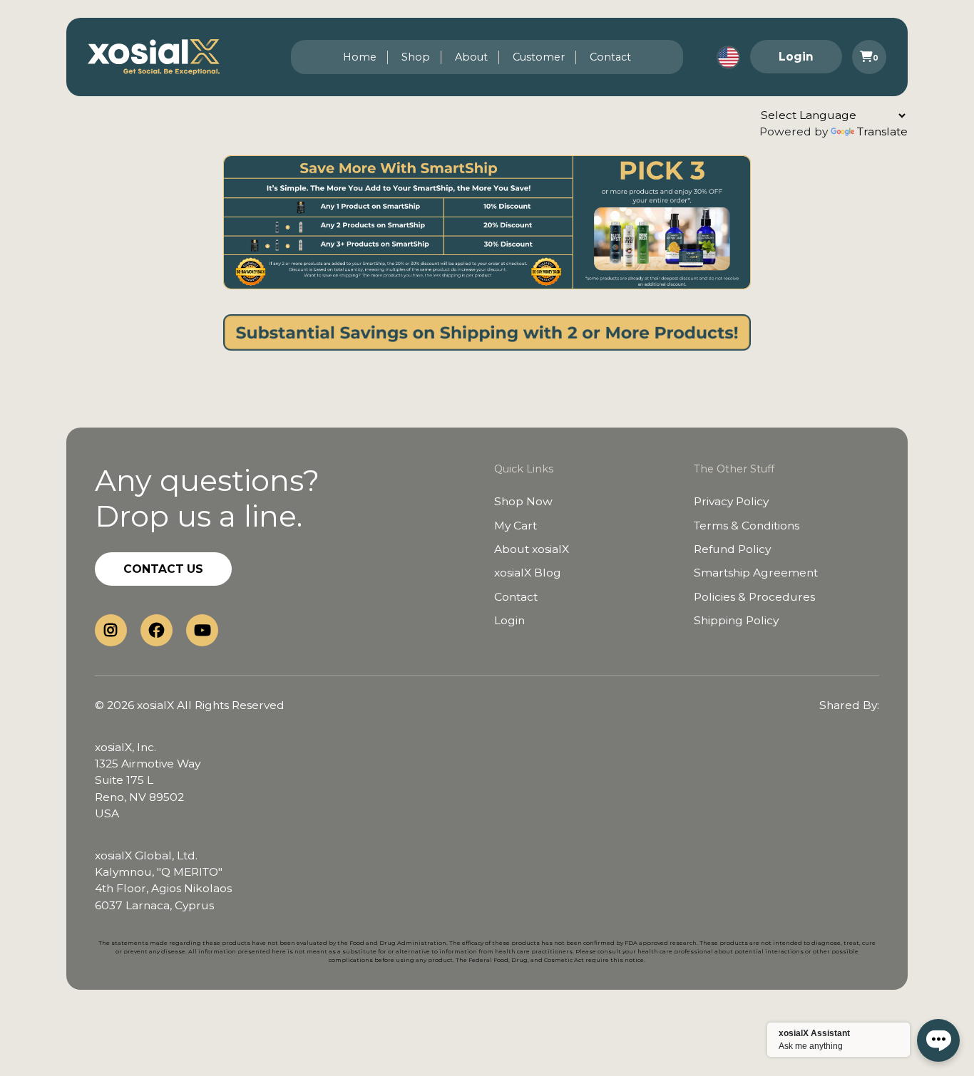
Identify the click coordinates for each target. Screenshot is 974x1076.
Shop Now (523, 501)
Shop (415, 57)
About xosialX (531, 549)
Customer (539, 57)
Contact (610, 57)
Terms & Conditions (746, 525)
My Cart (515, 525)
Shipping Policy (736, 620)
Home (359, 57)
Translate (882, 131)
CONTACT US (163, 569)
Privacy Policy (731, 501)
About (471, 57)
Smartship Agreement (756, 572)
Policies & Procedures (754, 597)
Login (796, 56)
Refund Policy (732, 549)
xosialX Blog (527, 572)
